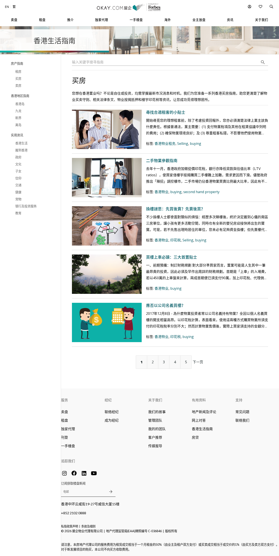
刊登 (64, 437)
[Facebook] (74, 473)
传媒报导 (155, 446)
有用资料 (199, 400)
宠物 (18, 199)
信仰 (18, 178)
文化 (18, 164)
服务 (64, 400)
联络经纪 (112, 412)
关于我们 (155, 400)
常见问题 (242, 412)
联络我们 (242, 420)
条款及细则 (88, 526)
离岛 (18, 125)
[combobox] (170, 62)
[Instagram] (64, 473)
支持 (238, 400)
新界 (18, 118)
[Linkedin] (84, 473)
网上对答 (199, 420)
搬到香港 (21, 150)
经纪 (108, 400)
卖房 (18, 85)
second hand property (201, 191)
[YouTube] (93, 473)
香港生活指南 (202, 429)
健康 (18, 192)
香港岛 (19, 104)
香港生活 (21, 143)
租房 (18, 71)
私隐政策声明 (69, 526)
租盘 (64, 420)
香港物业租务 (165, 143)
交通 (18, 185)
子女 (18, 171)
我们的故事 (157, 412)
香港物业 (161, 191)
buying (195, 143)
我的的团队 (157, 429)
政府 (18, 157)
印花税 (175, 240)
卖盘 (64, 412)
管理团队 (155, 420)
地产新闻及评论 (204, 412)
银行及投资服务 (26, 206)
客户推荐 (155, 437)
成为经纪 (112, 420)
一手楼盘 (68, 446)
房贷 (195, 437)
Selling (182, 143)
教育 (18, 213)
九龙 (18, 111)
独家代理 (68, 429)
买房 (18, 78)
